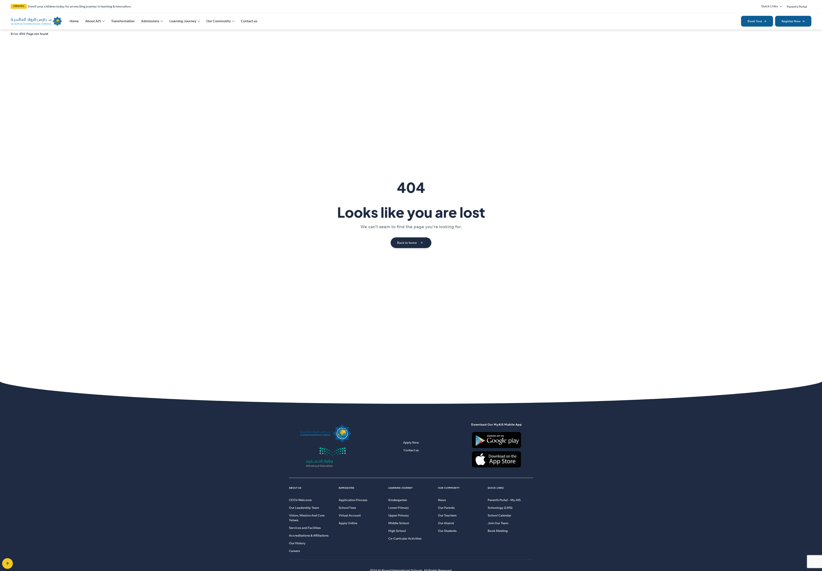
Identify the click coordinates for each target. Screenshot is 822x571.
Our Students (447, 531)
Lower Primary (398, 508)
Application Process (353, 500)
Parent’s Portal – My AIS (504, 500)
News (442, 500)
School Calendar (499, 515)
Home (74, 21)
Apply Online (348, 523)
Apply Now (411, 442)
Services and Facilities (305, 528)
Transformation (123, 21)
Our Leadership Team (304, 508)
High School (397, 531)
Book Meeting (498, 531)
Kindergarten (397, 500)
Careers (294, 551)
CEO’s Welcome (300, 500)
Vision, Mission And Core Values (307, 517)
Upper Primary (398, 515)
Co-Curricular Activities (404, 538)
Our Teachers (447, 515)
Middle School (398, 523)
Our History (297, 543)
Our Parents (446, 508)
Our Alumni (446, 523)
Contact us (249, 21)
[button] (797, 6)
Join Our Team (498, 523)
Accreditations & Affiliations (309, 535)
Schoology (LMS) (500, 508)
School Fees (347, 508)
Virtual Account (350, 515)
